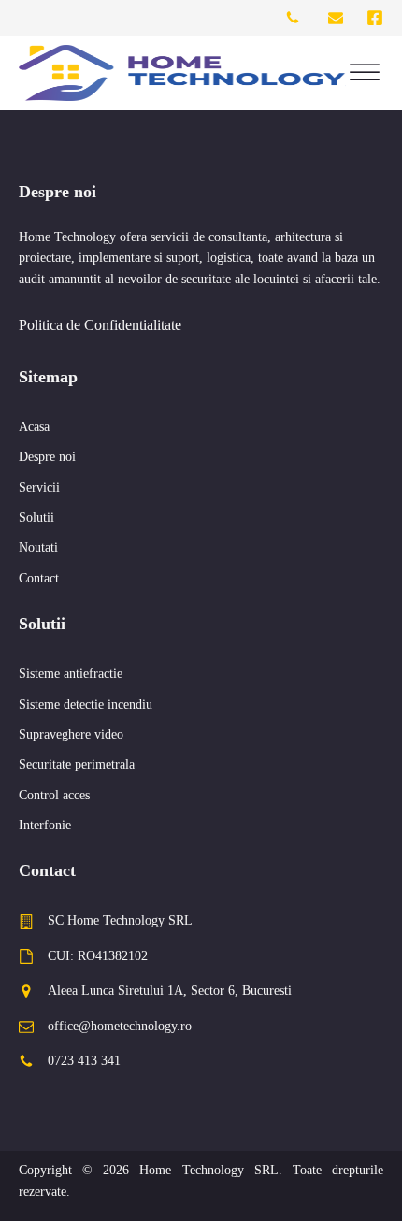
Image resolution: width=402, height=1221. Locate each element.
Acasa (34, 427)
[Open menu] (364, 73)
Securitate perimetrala (77, 764)
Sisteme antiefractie (70, 674)
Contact (39, 578)
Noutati (38, 547)
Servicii (39, 488)
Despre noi (47, 457)
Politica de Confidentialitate (100, 325)
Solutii (36, 517)
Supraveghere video (71, 734)
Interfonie (45, 825)
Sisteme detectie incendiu (85, 704)
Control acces (54, 795)
